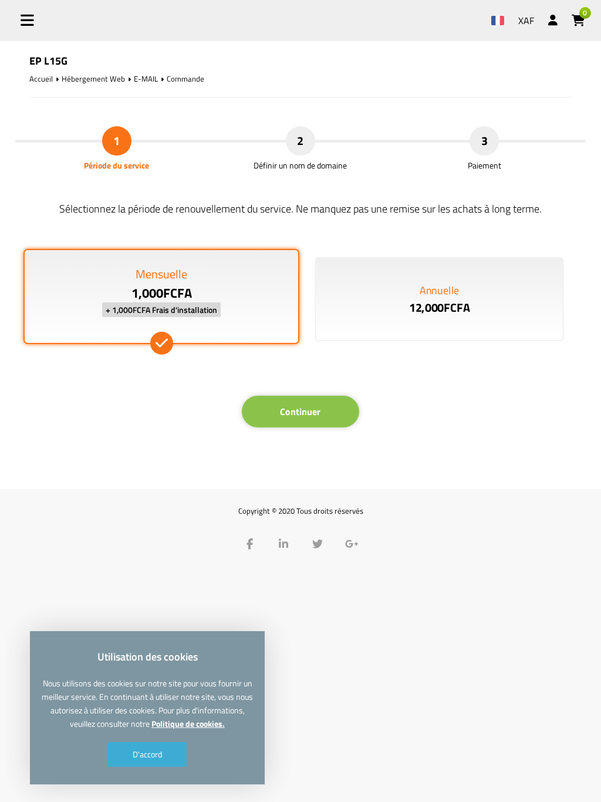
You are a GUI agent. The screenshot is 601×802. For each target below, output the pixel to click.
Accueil (41, 79)
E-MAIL (146, 79)
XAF (526, 21)
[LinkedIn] (283, 544)
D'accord (147, 754)
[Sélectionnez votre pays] (497, 12)
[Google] (351, 544)
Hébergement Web (93, 79)
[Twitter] (317, 544)
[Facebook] (249, 544)
